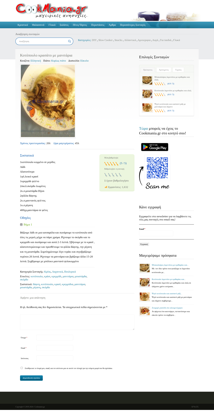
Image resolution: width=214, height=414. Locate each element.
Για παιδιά (165, 40)
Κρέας (47, 271)
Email (23, 348)
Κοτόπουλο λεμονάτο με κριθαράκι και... (169, 279)
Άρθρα (112, 24)
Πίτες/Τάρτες (80, 24)
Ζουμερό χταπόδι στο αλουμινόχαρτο (167, 308)
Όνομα (24, 338)
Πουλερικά (70, 271)
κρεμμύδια (67, 284)
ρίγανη (37, 287)
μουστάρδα (81, 276)
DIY (94, 40)
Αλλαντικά (130, 40)
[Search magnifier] (69, 41)
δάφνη (36, 284)
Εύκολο (84, 60)
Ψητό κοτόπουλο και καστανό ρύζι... (167, 293)
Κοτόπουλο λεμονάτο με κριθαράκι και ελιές (172, 90)
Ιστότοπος (25, 358)
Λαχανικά (57, 271)
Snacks (118, 40)
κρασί (57, 284)
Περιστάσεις (97, 24)
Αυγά (155, 40)
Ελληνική (36, 60)
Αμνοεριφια (144, 40)
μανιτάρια (68, 276)
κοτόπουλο (37, 276)
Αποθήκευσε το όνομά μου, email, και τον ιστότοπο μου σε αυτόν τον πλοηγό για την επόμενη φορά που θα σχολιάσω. (69, 368)
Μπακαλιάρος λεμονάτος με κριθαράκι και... (170, 265)
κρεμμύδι (56, 276)
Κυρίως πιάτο (58, 60)
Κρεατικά (23, 24)
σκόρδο (24, 279)
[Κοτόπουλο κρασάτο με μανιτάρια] (48, 101)
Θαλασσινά (38, 24)
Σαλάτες (64, 24)
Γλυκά (52, 24)
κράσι (47, 276)
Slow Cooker (105, 40)
